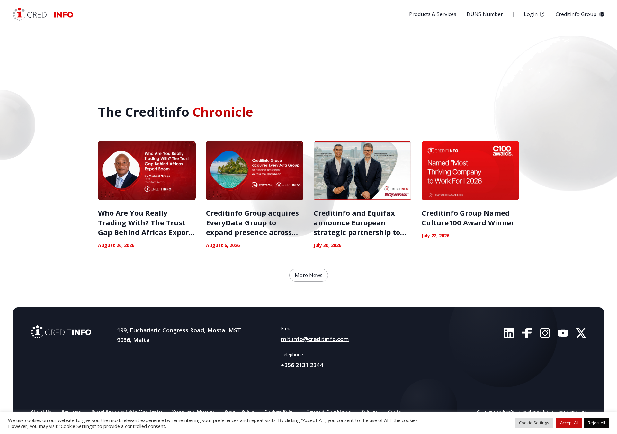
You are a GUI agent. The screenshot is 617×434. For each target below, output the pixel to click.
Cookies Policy (280, 411)
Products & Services (432, 14)
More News (309, 275)
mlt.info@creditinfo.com (315, 339)
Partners (71, 411)
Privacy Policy (239, 411)
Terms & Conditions (328, 411)
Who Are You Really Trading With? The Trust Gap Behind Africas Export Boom (145, 227)
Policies (369, 411)
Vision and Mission (193, 411)
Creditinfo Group (576, 14)
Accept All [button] (569, 423)
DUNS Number (485, 14)
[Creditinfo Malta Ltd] (61, 331)
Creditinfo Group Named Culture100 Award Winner (468, 217)
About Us (41, 411)
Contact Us (400, 411)
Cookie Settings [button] (534, 423)
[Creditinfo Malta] (43, 14)
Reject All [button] (596, 423)
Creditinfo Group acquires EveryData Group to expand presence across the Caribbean (252, 227)
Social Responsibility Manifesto (126, 411)
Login (531, 14)
